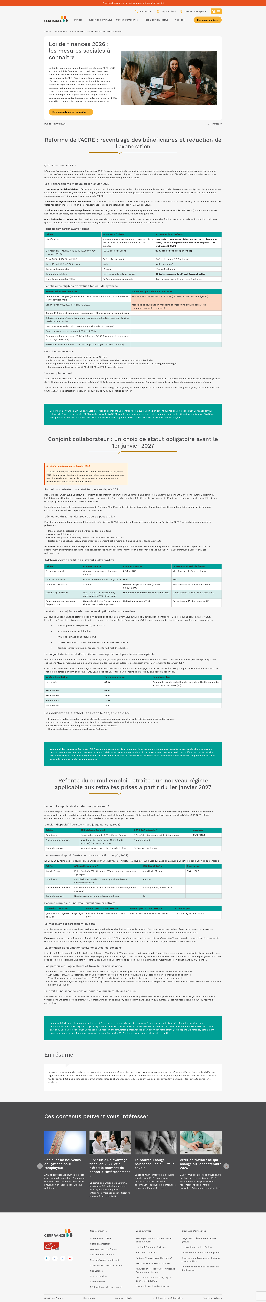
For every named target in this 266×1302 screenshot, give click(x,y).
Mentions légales (124, 1298)
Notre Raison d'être (100, 1238)
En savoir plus (65, 1166)
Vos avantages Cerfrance (103, 1249)
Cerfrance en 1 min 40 (102, 1254)
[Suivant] (226, 1166)
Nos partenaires (98, 1276)
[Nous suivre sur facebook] (55, 1258)
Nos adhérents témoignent (104, 1260)
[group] (65, 1166)
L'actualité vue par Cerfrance (151, 1247)
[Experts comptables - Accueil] (52, 1246)
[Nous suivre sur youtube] (70, 1258)
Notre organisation (100, 1243)
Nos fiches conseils (146, 1252)
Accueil (47, 31)
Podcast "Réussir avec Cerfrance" (154, 1258)
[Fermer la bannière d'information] (219, 3)
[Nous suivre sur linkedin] (47, 1258)
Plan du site (89, 1298)
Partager (217, 123)
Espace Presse (97, 1281)
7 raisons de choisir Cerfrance (106, 1265)
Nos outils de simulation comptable (200, 1252)
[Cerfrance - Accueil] (56, 19)
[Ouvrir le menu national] (216, 11)
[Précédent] (40, 1166)
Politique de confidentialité (168, 1298)
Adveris (218, 1298)
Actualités (60, 31)
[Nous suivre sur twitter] (62, 1258)
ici (162, 3)
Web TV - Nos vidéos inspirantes (153, 1263)
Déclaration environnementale (106, 1287)
